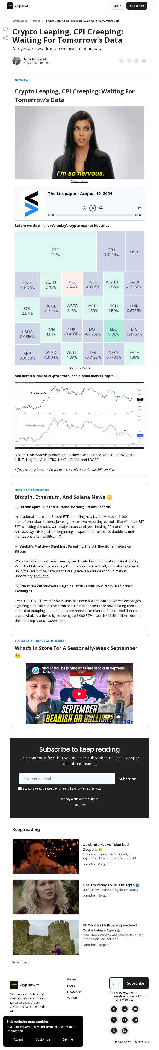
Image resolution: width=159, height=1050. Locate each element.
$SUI (42, 459)
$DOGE (93, 459)
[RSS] (124, 1030)
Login (117, 6)
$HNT (19, 459)
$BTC (133, 561)
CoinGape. (41, 576)
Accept (18, 1039)
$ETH (38, 601)
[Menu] (151, 5)
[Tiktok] (113, 1019)
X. (60, 536)
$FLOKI (73, 459)
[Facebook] (124, 1019)
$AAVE (122, 455)
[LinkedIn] (124, 1009)
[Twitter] (113, 1009)
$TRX (52, 459)
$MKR (62, 459)
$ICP (131, 455)
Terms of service (90, 788)
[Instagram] (135, 1019)
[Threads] (113, 1030)
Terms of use (55, 1027)
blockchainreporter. (50, 620)
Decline (68, 1039)
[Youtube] (135, 1009)
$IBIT (140, 521)
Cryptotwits (19, 21)
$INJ (29, 459)
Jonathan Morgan (35, 58)
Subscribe (137, 6)
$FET (111, 455)
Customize (43, 1039)
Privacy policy (29, 1027)
